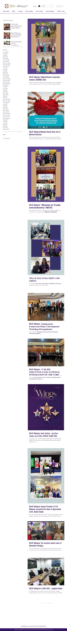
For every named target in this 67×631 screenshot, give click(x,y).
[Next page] (51, 603)
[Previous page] (40, 603)
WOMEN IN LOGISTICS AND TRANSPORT (33, 626)
